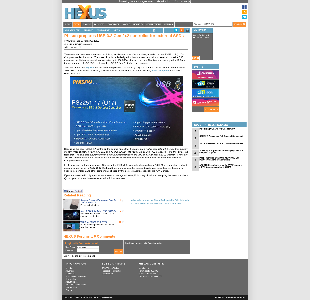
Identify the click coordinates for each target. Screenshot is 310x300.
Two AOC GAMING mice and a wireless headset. (221, 143)
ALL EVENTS (211, 110)
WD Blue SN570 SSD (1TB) (93, 222)
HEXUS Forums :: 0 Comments (89, 236)
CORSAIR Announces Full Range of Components (221, 136)
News (117, 30)
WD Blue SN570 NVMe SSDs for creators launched (156, 203)
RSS (104, 268)
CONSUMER (113, 24)
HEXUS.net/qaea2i (83, 44)
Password (69, 250)
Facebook (106, 271)
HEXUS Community (151, 263)
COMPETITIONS (153, 24)
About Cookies (72, 282)
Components (103, 30)
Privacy (69, 290)
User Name (70, 247)
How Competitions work (76, 276)
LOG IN (195, 58)
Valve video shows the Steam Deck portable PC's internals (160, 200)
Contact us (70, 274)
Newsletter (116, 271)
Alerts (109, 268)
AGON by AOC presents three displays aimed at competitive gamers (221, 152)
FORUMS (168, 24)
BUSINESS (99, 24)
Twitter (116, 268)
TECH (77, 24)
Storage (88, 30)
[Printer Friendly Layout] (187, 31)
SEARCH (238, 24)
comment (90, 256)
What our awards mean (76, 285)
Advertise (70, 271)
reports (90, 67)
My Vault (74, 47)
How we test (71, 279)
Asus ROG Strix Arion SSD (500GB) (98, 211)
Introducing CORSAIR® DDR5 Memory (217, 129)
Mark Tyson (72, 41)
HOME (68, 24)
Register (152, 243)
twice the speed (160, 70)
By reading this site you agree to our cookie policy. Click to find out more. (153, 1)
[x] (189, 1)
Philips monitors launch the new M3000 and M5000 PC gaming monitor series (219, 159)
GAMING (87, 24)
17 (120, 222)
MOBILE (126, 24)
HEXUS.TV (138, 24)
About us (69, 268)
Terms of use (71, 287)
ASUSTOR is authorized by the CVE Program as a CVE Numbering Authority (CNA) (221, 166)
